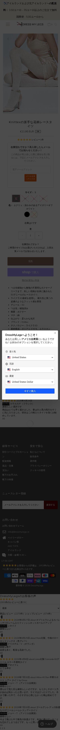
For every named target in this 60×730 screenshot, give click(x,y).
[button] (30, 357)
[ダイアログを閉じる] (55, 333)
